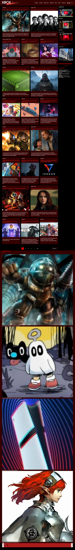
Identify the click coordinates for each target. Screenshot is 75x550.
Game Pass (52, 2)
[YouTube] (69, 2)
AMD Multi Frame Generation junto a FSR (64, 77)
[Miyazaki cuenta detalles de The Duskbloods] (49, 110)
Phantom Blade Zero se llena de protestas (30, 222)
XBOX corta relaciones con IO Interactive (10, 542)
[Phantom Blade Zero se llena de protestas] (30, 230)
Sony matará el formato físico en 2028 (9, 470)
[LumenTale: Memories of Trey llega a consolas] (11, 110)
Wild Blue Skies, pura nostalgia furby (11, 161)
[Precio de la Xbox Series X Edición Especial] (16, 80)
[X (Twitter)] (67, 2)
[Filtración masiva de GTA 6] (49, 229)
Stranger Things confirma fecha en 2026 (42, 129)
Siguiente (54, 248)
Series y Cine (46, 2)
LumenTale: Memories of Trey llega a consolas (9, 101)
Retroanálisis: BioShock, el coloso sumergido (15, 9)
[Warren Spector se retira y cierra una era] (11, 230)
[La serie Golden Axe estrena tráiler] (11, 50)
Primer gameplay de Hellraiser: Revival (30, 161)
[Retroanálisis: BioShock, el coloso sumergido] (16, 21)
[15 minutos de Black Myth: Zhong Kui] (44, 80)
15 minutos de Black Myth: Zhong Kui (41, 69)
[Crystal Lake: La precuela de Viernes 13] (30, 50)
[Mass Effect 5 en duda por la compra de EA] (16, 140)
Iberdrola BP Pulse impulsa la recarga (64, 72)
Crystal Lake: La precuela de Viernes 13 (29, 42)
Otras (59, 2)
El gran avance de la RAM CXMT (64, 74)
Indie (56, 2)
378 (37, 248)
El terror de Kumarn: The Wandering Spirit (14, 188)
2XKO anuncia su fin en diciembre (46, 42)
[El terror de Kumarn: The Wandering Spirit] (16, 200)
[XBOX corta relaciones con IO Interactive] (37, 506)
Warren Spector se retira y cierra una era (10, 222)
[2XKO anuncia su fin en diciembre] (49, 50)
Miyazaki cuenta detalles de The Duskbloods (48, 101)
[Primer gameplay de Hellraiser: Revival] (30, 169)
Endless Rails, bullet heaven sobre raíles (29, 101)
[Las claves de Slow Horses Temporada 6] (44, 200)
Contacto (64, 2)
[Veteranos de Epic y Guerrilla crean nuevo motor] (49, 169)
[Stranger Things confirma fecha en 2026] (44, 140)
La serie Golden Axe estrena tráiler (10, 42)
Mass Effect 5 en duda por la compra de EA (14, 129)
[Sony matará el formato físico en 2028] (37, 434)
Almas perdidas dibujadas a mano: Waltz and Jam (12, 398)
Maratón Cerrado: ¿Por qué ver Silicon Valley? (43, 9)
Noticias (36, 2)
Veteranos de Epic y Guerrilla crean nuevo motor (48, 161)
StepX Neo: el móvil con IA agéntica (64, 75)
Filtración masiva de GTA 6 (47, 221)
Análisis (40, 2)
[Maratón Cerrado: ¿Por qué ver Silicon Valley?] (44, 21)
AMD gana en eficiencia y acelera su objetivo (64, 70)
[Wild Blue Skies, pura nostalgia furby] (11, 169)
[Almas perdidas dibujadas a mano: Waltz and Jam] (37, 362)
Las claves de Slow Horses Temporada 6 (42, 188)
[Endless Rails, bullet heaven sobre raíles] (30, 110)
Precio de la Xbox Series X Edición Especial (14, 69)
